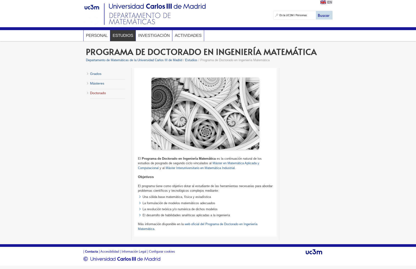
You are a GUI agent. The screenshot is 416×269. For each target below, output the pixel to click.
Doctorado (98, 93)
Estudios (123, 35)
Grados (95, 74)
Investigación (154, 35)
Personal (97, 35)
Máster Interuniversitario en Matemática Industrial (200, 168)
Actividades (188, 35)
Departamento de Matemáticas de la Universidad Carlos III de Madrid (134, 60)
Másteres (97, 83)
